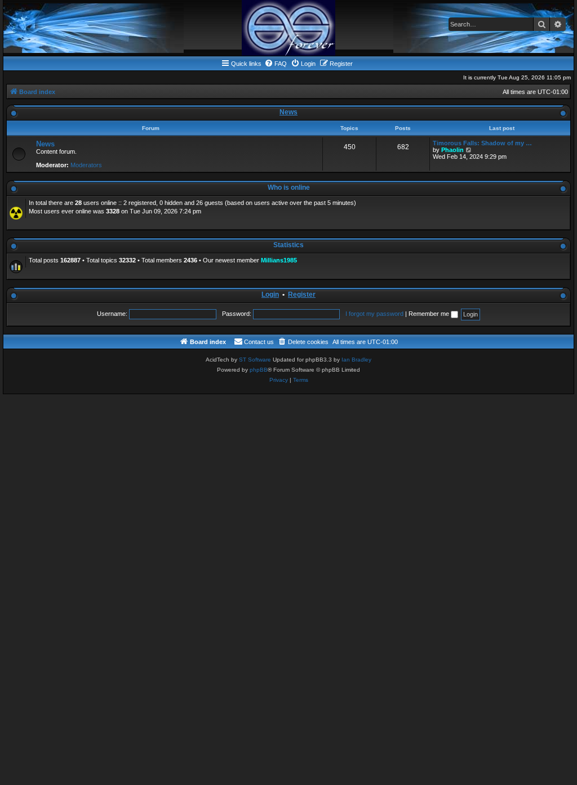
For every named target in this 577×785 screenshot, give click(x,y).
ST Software (255, 359)
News (288, 112)
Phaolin (452, 149)
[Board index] (288, 28)
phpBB (259, 370)
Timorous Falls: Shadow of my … (482, 143)
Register (302, 294)
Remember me (430, 313)
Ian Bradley (356, 359)
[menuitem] (275, 63)
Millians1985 (279, 260)
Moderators (86, 165)
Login (270, 294)
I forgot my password (374, 313)
